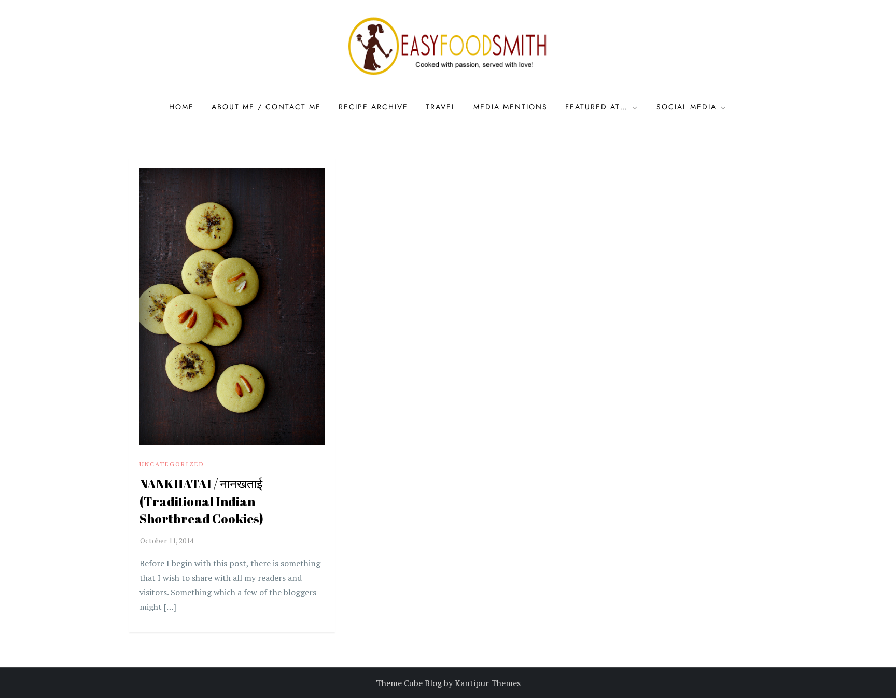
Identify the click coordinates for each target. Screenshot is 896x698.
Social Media (686, 107)
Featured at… (596, 107)
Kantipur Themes (488, 683)
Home (181, 107)
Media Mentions (510, 107)
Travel (441, 107)
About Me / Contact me (266, 107)
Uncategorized (171, 464)
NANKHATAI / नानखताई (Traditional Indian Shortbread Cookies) (201, 501)
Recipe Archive (373, 107)
